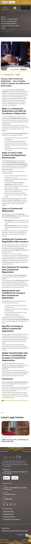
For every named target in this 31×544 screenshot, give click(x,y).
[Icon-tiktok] (27, 2)
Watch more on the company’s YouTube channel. (16, 400)
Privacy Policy (5, 528)
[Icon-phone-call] (29, 2)
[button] (15, 8)
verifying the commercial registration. (13, 253)
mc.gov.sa (15, 177)
